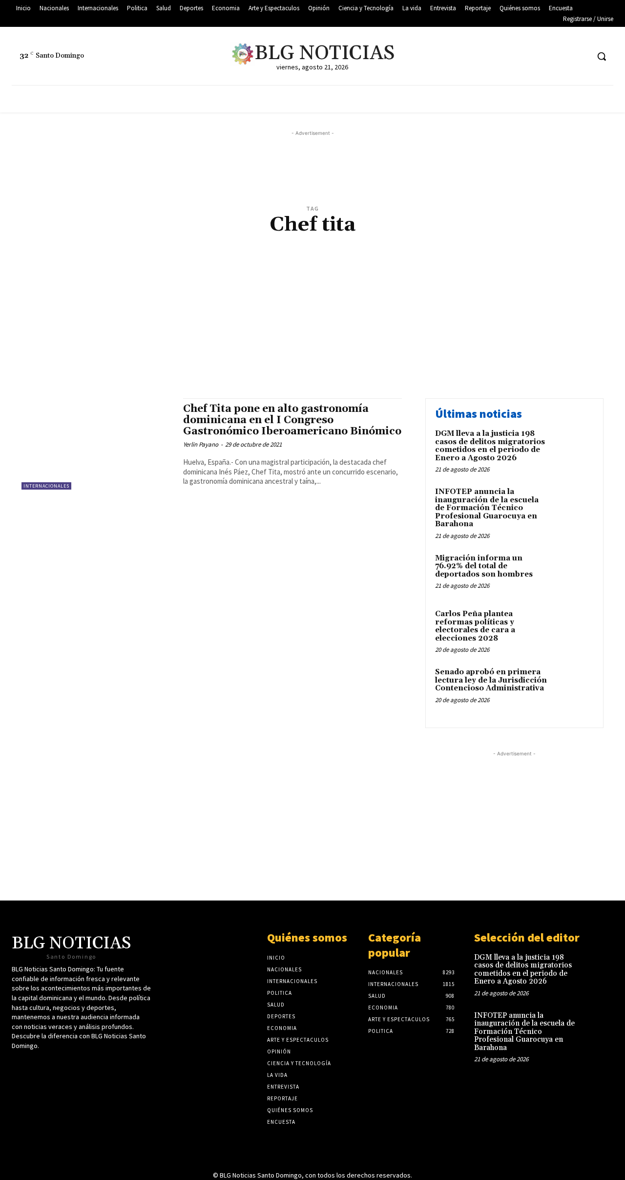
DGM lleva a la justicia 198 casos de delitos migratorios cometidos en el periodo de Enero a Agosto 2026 (490, 446)
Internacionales (46, 486)
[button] (601, 56)
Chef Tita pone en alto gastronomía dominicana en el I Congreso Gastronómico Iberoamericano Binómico (292, 420)
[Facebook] (544, 56)
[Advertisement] (312, 326)
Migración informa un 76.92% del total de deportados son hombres (484, 566)
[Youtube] (562, 56)
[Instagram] (580, 56)
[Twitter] (526, 56)
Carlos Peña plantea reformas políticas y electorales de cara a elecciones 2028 (475, 626)
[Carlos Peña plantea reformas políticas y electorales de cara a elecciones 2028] (573, 629)
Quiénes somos (307, 937)
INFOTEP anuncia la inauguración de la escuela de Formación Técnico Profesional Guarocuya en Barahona (487, 508)
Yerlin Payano (200, 444)
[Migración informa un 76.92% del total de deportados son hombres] (573, 573)
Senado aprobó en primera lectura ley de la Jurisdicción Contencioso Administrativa (491, 680)
